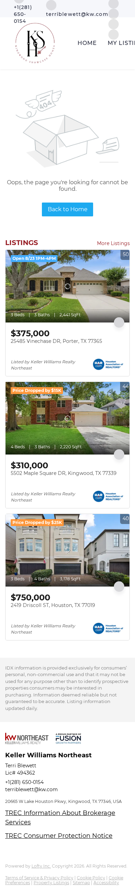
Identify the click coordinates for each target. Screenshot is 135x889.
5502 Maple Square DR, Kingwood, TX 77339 (64, 473)
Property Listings (51, 882)
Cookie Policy (91, 877)
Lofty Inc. (41, 866)
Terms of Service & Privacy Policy (39, 877)
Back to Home (68, 209)
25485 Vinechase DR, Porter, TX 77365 (56, 341)
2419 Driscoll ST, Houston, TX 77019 (53, 605)
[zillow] (113, 13)
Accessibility (106, 882)
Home (87, 43)
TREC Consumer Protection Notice (58, 836)
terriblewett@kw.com (31, 789)
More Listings (113, 243)
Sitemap (81, 882)
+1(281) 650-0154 (24, 782)
